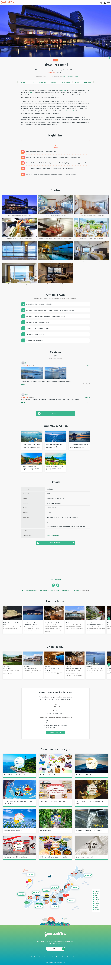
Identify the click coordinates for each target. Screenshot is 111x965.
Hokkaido (88, 875)
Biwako (63, 90)
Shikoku (39, 906)
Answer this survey (55, 732)
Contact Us (76, 957)
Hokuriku (54, 887)
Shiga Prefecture (71, 111)
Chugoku (36, 892)
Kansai (46, 890)
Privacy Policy (66, 957)
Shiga (51, 590)
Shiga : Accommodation (62, 590)
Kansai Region (43, 590)
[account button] (105, 3)
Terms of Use (55, 957)
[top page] (22, 590)
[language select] (101, 2)
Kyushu (21, 894)
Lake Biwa (30, 92)
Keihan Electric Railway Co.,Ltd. (70, 76)
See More (87, 365)
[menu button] (108, 2)
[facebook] (53, 585)
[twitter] (57, 585)
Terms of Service (44, 957)
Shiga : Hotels (75, 590)
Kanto (71, 900)
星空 (26, 394)
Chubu (54, 906)
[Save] (109, 57)
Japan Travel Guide (30, 590)
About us (33, 957)
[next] (108, 618)
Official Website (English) (53, 535)
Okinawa (30, 874)
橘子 (26, 363)
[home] (7, 2)
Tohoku (74, 887)
